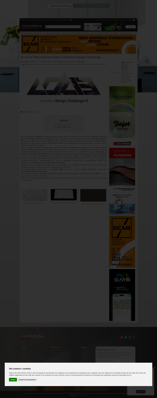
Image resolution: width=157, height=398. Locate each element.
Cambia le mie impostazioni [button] (27, 379)
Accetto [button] (13, 379)
